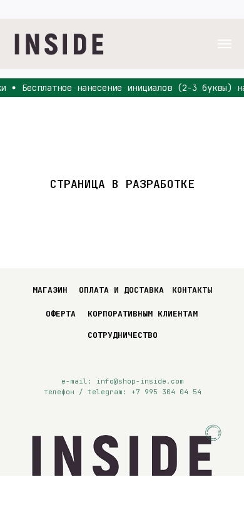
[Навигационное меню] (224, 43)
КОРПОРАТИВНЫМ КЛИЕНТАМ (143, 313)
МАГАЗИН (50, 290)
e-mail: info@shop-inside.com (122, 381)
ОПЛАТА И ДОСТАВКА (121, 290)
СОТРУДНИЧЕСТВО (123, 335)
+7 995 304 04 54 (166, 391)
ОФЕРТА (61, 313)
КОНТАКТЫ (192, 290)
